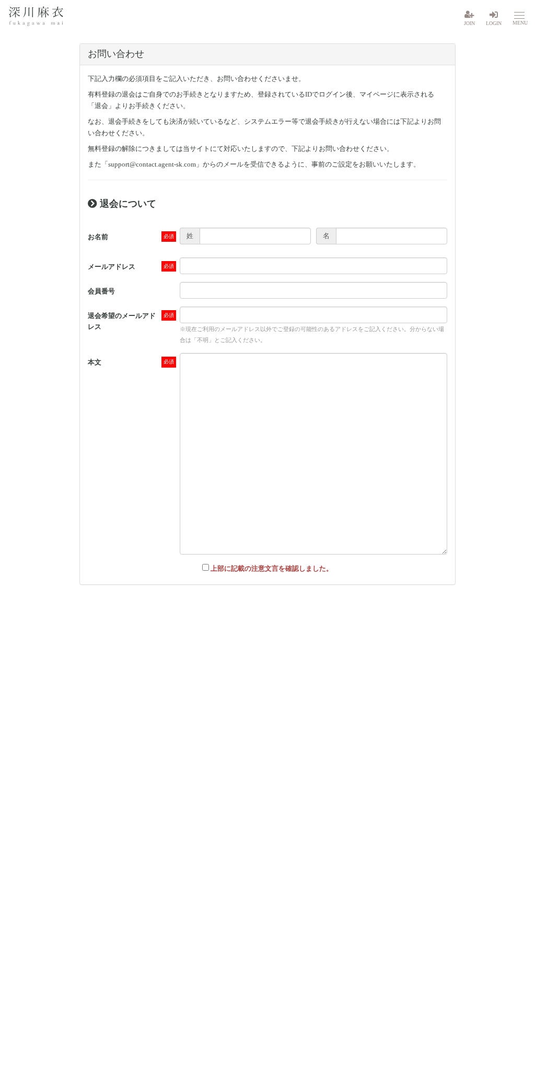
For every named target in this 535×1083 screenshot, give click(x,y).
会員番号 (101, 291)
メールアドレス (111, 266)
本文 (94, 362)
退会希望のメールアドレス (122, 321)
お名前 (98, 237)
